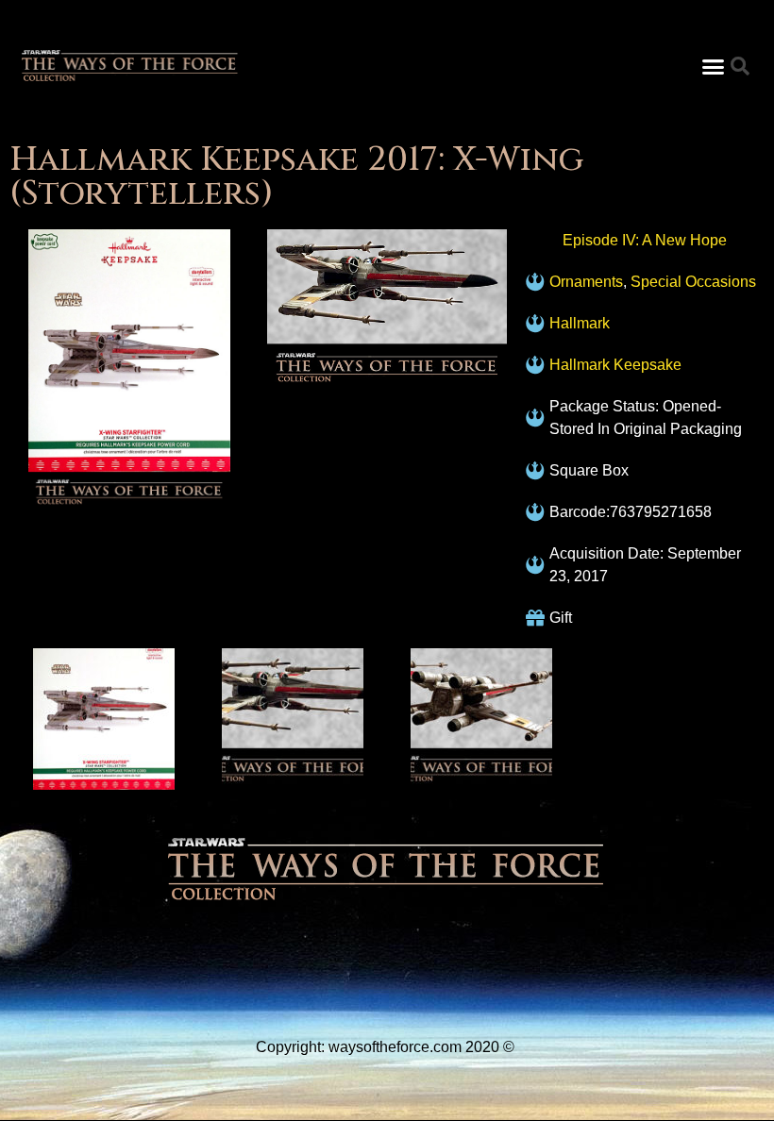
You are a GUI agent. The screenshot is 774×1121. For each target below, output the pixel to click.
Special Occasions (693, 282)
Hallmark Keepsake (615, 365)
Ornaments (586, 282)
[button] (714, 66)
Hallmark (579, 323)
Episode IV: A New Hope (645, 240)
